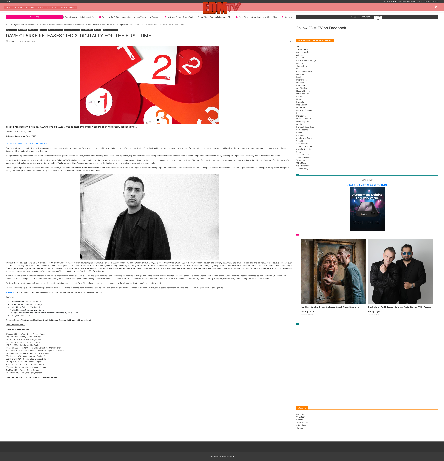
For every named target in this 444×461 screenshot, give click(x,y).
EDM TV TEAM (16, 41)
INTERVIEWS (402, 1)
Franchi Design (229, 456)
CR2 (298, 69)
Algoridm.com (19, 25)
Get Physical (301, 88)
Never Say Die (302, 121)
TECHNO (110, 25)
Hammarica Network (65, 25)
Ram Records (302, 130)
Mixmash (300, 113)
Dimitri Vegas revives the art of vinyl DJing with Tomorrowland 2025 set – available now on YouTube (221, 17)
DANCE (421, 1)
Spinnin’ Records (303, 149)
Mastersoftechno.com (83, 25)
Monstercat (301, 116)
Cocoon (299, 63)
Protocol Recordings (305, 127)
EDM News (392, 1)
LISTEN (9, 143)
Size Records (302, 143)
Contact (299, 428)
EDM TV (9, 25)
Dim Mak (300, 77)
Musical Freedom (303, 118)
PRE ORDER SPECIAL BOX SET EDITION (30, 143)
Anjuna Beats (302, 49)
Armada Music (302, 52)
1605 (298, 46)
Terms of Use (302, 422)
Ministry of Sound (304, 110)
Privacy (299, 419)
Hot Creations (302, 94)
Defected (300, 74)
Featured (51, 25)
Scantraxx (300, 141)
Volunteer (300, 417)
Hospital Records (303, 91)
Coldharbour (301, 66)
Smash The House (304, 146)
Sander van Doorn (304, 138)
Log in (8, 1)
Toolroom (300, 160)
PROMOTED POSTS (431, 1)
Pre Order (10, 292)
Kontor (299, 99)
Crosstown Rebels (304, 71)
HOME (386, 1)
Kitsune (299, 96)
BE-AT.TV (300, 57)
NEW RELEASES (412, 1)
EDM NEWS (30, 25)
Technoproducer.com (124, 25)
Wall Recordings (303, 166)
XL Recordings (302, 168)
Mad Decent (301, 105)
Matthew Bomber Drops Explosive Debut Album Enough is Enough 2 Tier (92, 17)
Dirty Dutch (301, 80)
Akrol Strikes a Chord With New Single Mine (151, 17)
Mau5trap (300, 107)
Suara (298, 152)
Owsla (299, 124)
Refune (299, 132)
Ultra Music (301, 163)
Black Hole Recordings (306, 60)
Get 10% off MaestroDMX (367, 185)
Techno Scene (302, 155)
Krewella (300, 102)
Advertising (301, 425)
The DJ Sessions (303, 157)
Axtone (299, 55)
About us (300, 414)
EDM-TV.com (41, 25)
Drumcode (300, 82)
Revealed (300, 135)
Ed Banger (300, 85)
